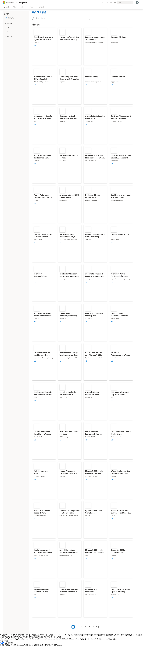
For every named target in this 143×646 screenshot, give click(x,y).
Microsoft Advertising (48, 639)
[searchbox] (18, 18)
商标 (41, 645)
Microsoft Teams (74, 639)
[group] (35, 45)
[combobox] (62, 18)
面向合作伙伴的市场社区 (14, 637)
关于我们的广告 (48, 645)
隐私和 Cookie (28, 645)
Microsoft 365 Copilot (62, 639)
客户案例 (22, 635)
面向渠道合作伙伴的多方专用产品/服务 (49, 637)
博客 (17, 635)
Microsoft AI (4, 639)
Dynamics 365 (26, 639)
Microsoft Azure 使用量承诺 (63, 635)
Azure (20, 639)
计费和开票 (76, 635)
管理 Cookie (58, 645)
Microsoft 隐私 (107, 639)
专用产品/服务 (49, 635)
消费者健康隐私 (5, 645)
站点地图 (13, 645)
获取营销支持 (102, 635)
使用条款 (37, 645)
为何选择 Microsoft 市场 (8, 635)
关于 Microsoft (91, 639)
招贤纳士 (83, 639)
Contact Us (20, 645)
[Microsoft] (8, 2)
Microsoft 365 (36, 639)
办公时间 (28, 635)
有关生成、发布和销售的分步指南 (125, 635)
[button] (33, 18)
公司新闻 (99, 639)
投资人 (115, 639)
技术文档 (41, 635)
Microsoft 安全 (13, 639)
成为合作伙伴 (84, 635)
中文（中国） (4, 641)
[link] (44, 46)
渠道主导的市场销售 (29, 637)
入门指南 (35, 635)
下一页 (95, 627)
